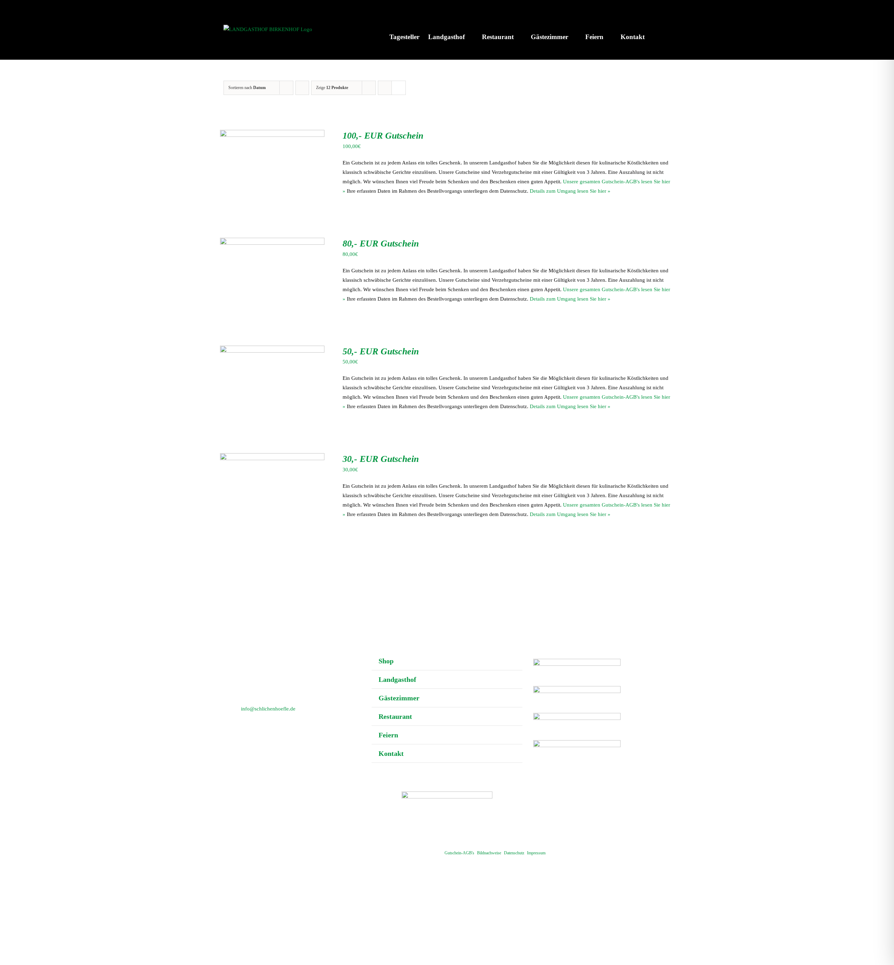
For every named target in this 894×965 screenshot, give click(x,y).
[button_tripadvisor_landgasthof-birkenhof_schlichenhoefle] (577, 742)
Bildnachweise (489, 852)
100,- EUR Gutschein (383, 136)
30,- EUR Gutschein (381, 459)
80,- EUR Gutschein (381, 243)
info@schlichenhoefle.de (268, 709)
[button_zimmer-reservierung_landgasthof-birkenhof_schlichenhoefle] (577, 688)
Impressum (536, 852)
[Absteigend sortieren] (302, 88)
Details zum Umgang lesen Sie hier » (570, 191)
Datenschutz (514, 852)
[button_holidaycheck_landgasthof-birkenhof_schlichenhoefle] (577, 715)
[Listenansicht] (398, 88)
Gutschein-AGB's (459, 852)
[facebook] (447, 832)
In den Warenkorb (257, 157)
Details (302, 157)
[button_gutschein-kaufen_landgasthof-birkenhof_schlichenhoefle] (577, 661)
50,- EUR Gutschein (381, 351)
